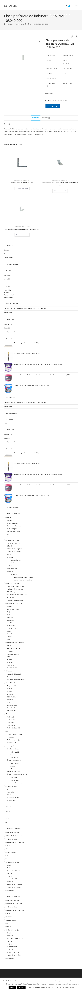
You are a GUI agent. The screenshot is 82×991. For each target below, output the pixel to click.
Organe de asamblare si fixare (62, 100)
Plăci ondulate (14, 763)
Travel (6, 254)
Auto (8, 731)
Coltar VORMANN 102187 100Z (22, 183)
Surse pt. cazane (12, 668)
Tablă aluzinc (11, 717)
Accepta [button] (12, 987)
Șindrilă (12, 766)
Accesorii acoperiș (16, 783)
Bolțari (9, 612)
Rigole (12, 563)
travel (5, 423)
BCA (8, 615)
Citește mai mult (22, 188)
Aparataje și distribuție (14, 674)
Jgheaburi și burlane (13, 771)
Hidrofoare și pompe (13, 648)
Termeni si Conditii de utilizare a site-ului (60, 987)
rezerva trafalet (12, 568)
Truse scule (10, 737)
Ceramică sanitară (13, 797)
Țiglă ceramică (14, 780)
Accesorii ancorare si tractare (23, 580)
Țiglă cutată (14, 757)
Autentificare (8, 290)
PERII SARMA (11, 697)
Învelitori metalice (13, 749)
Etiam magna (8, 312)
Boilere (9, 659)
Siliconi (9, 546)
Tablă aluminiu (11, 725)
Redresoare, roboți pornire (15, 740)
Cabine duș (10, 792)
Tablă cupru (11, 722)
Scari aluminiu (11, 628)
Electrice (9, 671)
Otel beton (10, 620)
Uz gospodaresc (12, 705)
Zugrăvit (9, 691)
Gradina (8, 517)
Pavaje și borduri (15, 560)
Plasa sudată (11, 626)
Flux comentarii (9, 295)
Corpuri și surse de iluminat (16, 680)
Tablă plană (14, 755)
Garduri (9, 520)
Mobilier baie (11, 800)
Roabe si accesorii (12, 523)
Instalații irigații (12, 529)
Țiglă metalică (14, 752)
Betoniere (10, 700)
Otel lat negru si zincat (14, 592)
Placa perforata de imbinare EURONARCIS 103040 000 (31, 24)
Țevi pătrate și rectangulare (15, 600)
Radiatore (10, 662)
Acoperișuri (10, 746)
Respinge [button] (21, 987)
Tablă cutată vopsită (13, 728)
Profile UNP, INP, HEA (13, 597)
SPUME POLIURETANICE (15, 543)
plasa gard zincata (13, 609)
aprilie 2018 (7, 279)
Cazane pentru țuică (13, 531)
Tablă (8, 714)
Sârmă (9, 631)
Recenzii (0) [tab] (46, 118)
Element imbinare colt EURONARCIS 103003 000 (22, 229)
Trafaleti (9, 566)
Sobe (8, 657)
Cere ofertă (52, 106)
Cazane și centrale (13, 654)
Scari (8, 702)
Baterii (9, 646)
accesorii (10, 571)
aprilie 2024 (7, 275)
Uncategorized (8, 258)
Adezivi (9, 623)
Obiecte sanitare (11, 786)
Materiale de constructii (14, 603)
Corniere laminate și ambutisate (17, 594)
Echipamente (11, 711)
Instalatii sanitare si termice (15, 643)
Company (7, 250)
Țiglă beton (14, 777)
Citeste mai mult (33, 987)
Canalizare (10, 665)
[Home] (4, 24)
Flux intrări (7, 292)
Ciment (9, 634)
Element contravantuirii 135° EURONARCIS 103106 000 (60, 184)
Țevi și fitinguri (11, 651)
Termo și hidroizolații (13, 551)
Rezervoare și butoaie (14, 526)
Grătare (9, 537)
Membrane (14, 769)
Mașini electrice (12, 686)
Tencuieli (10, 637)
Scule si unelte (11, 683)
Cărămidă (10, 617)
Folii (8, 534)
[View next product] (76, 36)
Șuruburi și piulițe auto (14, 734)
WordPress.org (8, 297)
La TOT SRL (10, 5)
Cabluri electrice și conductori (16, 677)
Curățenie (10, 694)
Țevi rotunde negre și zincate (16, 586)
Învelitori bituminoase (14, 760)
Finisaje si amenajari (12, 540)
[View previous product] (72, 36)
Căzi (8, 789)
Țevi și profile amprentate (15, 589)
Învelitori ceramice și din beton (17, 774)
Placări (9, 554)
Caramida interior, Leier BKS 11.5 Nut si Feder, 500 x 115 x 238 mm (25, 308)
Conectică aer (11, 742)
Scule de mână (11, 708)
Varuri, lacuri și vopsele (14, 549)
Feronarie (13, 574)
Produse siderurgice (12, 583)
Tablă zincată (11, 720)
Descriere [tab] (35, 118)
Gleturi (9, 606)
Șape (8, 639)
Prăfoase (10, 557)
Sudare (9, 689)
